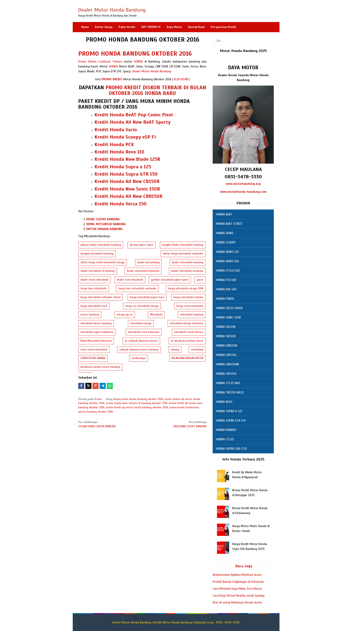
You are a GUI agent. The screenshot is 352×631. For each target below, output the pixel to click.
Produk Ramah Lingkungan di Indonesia (238, 582)
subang (174, 349)
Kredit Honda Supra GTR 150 (126, 174)
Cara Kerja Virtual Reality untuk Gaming (238, 595)
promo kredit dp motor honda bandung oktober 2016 (137, 407)
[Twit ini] (88, 386)
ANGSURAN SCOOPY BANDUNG (190, 424)
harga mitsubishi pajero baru (147, 297)
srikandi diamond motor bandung (138, 349)
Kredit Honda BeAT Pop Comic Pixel (134, 115)
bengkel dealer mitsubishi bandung (182, 245)
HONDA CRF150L (226, 355)
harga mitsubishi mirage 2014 (185, 288)
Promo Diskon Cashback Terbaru (100, 61)
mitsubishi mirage (141, 323)
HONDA (138, 61)
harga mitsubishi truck (93, 306)
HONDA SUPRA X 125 (229, 411)
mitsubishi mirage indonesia (186, 323)
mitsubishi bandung (191, 314)
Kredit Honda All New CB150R (127, 181)
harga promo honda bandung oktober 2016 (138, 399)
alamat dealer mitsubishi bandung (100, 245)
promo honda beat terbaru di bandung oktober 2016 (136, 403)
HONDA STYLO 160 (228, 270)
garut (200, 279)
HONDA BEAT (224, 214)
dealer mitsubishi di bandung (97, 271)
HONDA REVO (224, 402)
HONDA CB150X (225, 336)
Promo (98, 399)
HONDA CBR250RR (227, 364)
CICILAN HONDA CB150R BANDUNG (97, 424)
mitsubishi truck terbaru (188, 332)
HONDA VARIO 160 (227, 261)
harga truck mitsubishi (189, 306)
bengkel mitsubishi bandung (96, 253)
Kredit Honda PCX (114, 144)
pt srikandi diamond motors (141, 340)
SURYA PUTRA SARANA (92, 358)
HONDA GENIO (224, 233)
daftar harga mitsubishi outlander (183, 253)
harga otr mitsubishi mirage (142, 306)
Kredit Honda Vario (116, 130)
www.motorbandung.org (243, 184)
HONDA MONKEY (226, 430)
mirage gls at (125, 314)
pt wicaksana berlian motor (187, 340)
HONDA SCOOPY (226, 242)
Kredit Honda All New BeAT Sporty (132, 122)
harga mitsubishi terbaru (188, 297)
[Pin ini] (95, 386)
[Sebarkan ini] (81, 386)
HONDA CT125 (225, 439)
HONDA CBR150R (226, 345)
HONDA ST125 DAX (228, 383)
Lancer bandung (89, 314)
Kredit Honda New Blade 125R (127, 159)
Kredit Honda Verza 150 (121, 204)
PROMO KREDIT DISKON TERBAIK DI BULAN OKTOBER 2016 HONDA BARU (156, 90)
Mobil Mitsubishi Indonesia (96, 340)
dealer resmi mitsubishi (94, 279)
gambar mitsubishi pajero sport (170, 279)
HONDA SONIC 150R (228, 317)
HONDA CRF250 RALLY (230, 392)
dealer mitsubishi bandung (187, 262)
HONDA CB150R (225, 327)
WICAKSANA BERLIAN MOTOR (187, 358)
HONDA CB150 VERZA (229, 308)
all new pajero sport (141, 245)
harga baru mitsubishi (93, 288)
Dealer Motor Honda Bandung (112, 10)
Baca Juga (243, 566)
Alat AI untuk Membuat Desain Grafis (237, 602)
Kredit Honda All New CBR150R (128, 196)
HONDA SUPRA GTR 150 (231, 420)
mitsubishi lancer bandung (96, 323)
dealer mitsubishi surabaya (187, 271)
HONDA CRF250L (226, 374)
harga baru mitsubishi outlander (137, 288)
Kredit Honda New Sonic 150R (127, 189)
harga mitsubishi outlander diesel (100, 297)
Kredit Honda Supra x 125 (123, 167)
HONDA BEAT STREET (229, 224)
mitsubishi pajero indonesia (96, 332)
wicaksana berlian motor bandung (100, 367)
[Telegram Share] (103, 386)
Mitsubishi (156, 314)
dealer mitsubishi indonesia (143, 271)
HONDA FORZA (225, 299)
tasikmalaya (138, 358)
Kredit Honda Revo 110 (119, 152)
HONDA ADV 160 (226, 289)
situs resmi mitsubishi (93, 349)
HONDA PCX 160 (226, 280)
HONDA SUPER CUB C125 (231, 448)
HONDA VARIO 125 (227, 252)
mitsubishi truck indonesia (143, 332)
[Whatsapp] (110, 386)
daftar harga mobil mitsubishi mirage (102, 262)
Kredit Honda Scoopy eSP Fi (125, 137)
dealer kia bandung (148, 262)
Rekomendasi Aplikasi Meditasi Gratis (237, 575)
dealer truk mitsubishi (130, 279)
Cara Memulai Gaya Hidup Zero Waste (237, 588)
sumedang (197, 349)
